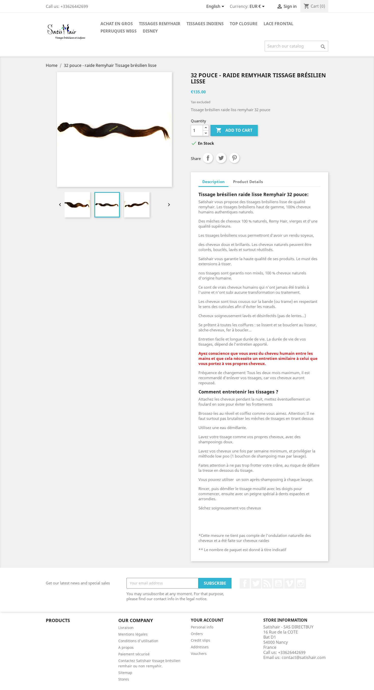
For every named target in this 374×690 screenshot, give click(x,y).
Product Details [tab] (248, 181)
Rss (267, 583)
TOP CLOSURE (243, 23)
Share (208, 158)
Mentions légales (133, 634)
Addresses (200, 646)
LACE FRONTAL (278, 23)
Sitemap (125, 672)
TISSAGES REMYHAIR (159, 23)
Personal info (202, 627)
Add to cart (234, 130)
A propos (126, 647)
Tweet (221, 158)
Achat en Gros (116, 23)
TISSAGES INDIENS (205, 23)
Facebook (245, 583)
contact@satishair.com (304, 657)
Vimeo (289, 583)
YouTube (278, 583)
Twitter (256, 583)
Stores (123, 679)
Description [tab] (213, 181)
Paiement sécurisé (134, 654)
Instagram (301, 583)
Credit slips (200, 640)
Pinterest (234, 158)
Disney (150, 31)
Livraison (126, 627)
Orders (197, 633)
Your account (207, 620)
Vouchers (199, 653)
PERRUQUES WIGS (118, 31)
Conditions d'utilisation (138, 640)
